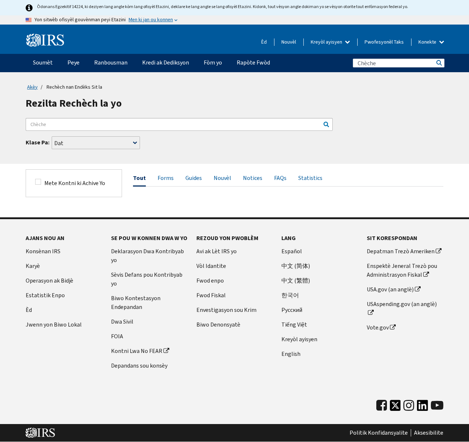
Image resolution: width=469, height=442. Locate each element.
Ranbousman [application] (111, 62)
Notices (252, 178)
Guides (193, 178)
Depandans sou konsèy (139, 365)
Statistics (310, 178)
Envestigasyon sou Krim (226, 310)
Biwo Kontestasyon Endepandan (135, 302)
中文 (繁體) (295, 280)
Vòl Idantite (211, 266)
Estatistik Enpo (45, 295)
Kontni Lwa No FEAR (136, 351)
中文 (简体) (295, 266)
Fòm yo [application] (213, 62)
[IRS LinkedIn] (422, 407)
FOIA (117, 336)
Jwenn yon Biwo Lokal (54, 324)
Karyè (33, 266)
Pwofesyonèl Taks (384, 41)
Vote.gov (378, 327)
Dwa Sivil (122, 321)
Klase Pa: (37, 142)
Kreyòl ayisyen (327, 41)
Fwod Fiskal (211, 295)
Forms (166, 178)
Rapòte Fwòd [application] (253, 62)
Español (291, 251)
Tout (139, 178)
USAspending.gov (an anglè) (402, 304)
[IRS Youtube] (437, 405)
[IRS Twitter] (395, 407)
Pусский (291, 310)
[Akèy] (45, 40)
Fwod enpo (210, 280)
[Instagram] (408, 405)
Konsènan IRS (43, 251)
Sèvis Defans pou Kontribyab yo (146, 279)
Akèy (32, 87)
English (290, 354)
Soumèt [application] (43, 62)
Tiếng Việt (294, 324)
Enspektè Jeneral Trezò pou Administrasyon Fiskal (402, 270)
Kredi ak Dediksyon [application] (165, 62)
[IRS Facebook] (381, 405)
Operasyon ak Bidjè (49, 280)
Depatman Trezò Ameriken (401, 251)
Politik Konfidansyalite (379, 433)
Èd (264, 41)
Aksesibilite (428, 433)
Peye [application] (73, 62)
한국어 (290, 295)
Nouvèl (288, 41)
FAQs (280, 178)
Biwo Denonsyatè (218, 324)
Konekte (427, 41)
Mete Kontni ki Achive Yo (74, 183)
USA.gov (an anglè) (390, 289)
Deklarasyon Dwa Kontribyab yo (147, 255)
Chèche (438, 63)
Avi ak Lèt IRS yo (216, 251)
